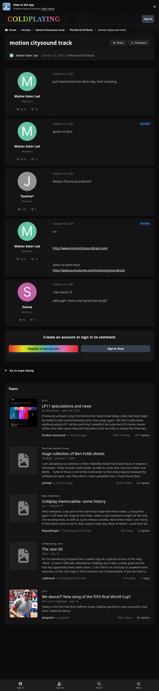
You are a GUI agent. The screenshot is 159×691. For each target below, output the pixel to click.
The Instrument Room (55, 448)
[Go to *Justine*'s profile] (27, 181)
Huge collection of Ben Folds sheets (73, 453)
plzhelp (47, 483)
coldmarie (48, 578)
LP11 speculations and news (66, 406)
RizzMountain (51, 410)
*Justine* (27, 196)
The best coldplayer (54, 601)
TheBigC (47, 458)
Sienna (27, 307)
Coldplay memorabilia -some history (74, 501)
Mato (45, 553)
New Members (51, 496)
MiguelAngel (50, 530)
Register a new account (43, 348)
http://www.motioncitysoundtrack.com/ (80, 248)
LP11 (45, 400)
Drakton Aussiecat (53, 435)
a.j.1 (44, 506)
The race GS (52, 549)
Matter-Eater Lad (27, 55)
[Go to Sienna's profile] (27, 292)
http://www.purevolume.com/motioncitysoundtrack (89, 270)
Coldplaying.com (52, 543)
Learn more (7, 7)
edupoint (48, 617)
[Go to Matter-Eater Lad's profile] (12, 55)
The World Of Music (81, 55)
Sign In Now (115, 348)
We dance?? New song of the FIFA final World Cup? (86, 596)
